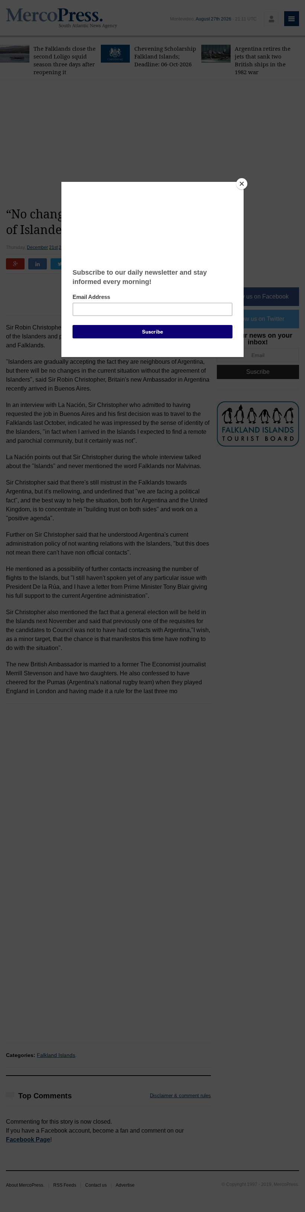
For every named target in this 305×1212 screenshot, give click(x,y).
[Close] (241, 183)
